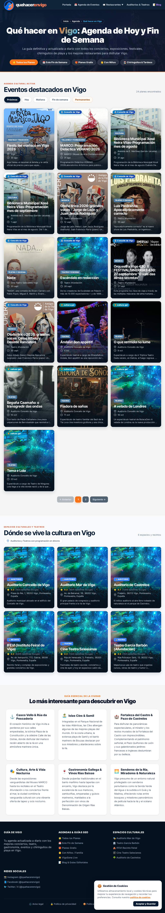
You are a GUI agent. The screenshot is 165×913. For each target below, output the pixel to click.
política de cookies (140, 897)
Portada (66, 4)
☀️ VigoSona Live (68, 857)
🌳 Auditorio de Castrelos (127, 857)
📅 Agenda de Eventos (86, 4)
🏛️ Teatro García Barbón (126, 843)
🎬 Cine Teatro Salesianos (127, 852)
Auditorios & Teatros (138, 4)
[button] (29, 139)
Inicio (66, 21)
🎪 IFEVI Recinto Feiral (125, 847)
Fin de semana (60, 99)
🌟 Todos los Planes (24, 62)
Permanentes (82, 99)
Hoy (27, 99)
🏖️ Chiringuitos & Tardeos (137, 62)
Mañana (40, 99)
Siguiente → (99, 499)
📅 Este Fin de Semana (55, 62)
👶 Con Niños (108, 62)
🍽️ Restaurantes (113, 4)
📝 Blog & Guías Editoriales (73, 862)
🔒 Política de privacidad (63, 904)
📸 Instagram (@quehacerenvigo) (22, 877)
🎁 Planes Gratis (84, 62)
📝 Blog (157, 4)
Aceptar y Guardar (146, 904)
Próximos (12, 99)
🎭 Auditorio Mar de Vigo (126, 838)
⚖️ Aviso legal (36, 904)
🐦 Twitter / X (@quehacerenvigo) (22, 886)
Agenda (76, 21)
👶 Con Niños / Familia (70, 852)
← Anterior (65, 499)
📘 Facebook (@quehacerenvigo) (22, 882)
